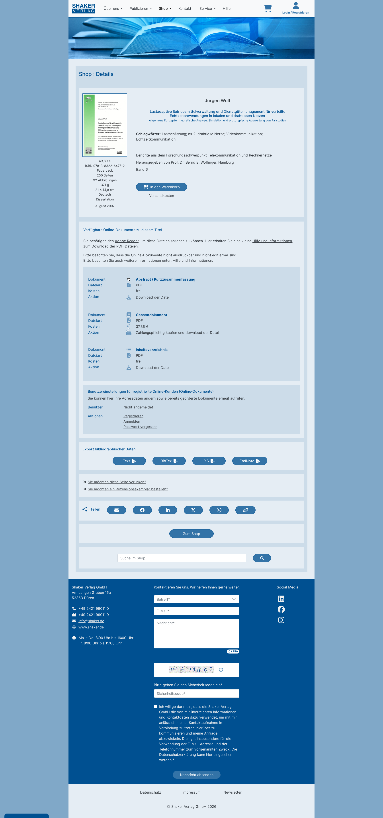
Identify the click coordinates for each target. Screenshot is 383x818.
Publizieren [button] (139, 8)
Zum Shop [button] (191, 533)
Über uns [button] (112, 8)
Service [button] (206, 8)
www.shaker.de (91, 627)
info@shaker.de (91, 621)
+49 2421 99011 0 (93, 608)
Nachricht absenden (196, 774)
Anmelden (131, 421)
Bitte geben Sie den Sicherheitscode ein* (188, 685)
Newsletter (232, 792)
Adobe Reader (127, 241)
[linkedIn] (281, 598)
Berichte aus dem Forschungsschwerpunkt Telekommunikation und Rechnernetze (204, 155)
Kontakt (185, 8)
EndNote (247, 461)
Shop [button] (166, 8)
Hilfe (227, 8)
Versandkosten (161, 195)
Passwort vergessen (140, 426)
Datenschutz (150, 792)
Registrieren (133, 416)
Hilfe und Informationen (272, 241)
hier (209, 754)
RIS (206, 461)
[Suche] (262, 558)
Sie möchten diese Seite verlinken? (117, 482)
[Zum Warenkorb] (268, 8)
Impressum (191, 792)
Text (126, 461)
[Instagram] (281, 620)
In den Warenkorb (165, 187)
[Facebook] (281, 609)
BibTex (166, 461)
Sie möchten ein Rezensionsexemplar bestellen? (128, 489)
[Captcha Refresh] (221, 670)
